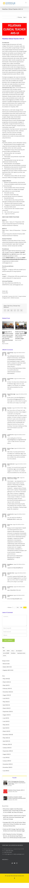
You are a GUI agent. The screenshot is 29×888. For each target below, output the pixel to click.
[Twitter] (12, 866)
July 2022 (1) (6, 701)
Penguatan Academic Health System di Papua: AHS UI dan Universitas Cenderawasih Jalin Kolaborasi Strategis (14, 820)
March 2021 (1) (6, 734)
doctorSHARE (6, 656)
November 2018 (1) (7, 770)
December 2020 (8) (8, 738)
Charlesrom (10, 598)
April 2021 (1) (6, 731)
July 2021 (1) (6, 721)
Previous (20, 17)
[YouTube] (14, 866)
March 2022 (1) (6, 711)
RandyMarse (10, 567)
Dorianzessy (10, 590)
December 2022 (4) (8, 695)
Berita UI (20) (6, 667)
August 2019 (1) (7, 757)
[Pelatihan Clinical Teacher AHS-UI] (5, 793)
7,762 (21, 610)
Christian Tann (10, 576)
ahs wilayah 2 (19, 654)
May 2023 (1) (6, 688)
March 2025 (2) (7, 685)
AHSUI (8, 654)
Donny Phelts (10, 382)
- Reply (8, 398)
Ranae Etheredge (11, 397)
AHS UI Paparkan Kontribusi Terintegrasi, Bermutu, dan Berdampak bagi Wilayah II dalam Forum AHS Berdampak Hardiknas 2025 (19, 338)
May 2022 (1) (6, 705)
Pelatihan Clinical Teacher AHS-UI (16, 793)
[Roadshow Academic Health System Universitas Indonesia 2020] (5, 800)
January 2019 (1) (7, 764)
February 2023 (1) (7, 692)
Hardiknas (13, 656)
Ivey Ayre (9, 411)
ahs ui (12, 654)
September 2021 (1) (8, 715)
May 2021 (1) (6, 728)
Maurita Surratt (11, 467)
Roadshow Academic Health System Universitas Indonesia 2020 (17, 801)
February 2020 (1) (7, 747)
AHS (4, 654)
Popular (14, 781)
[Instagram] (16, 866)
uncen (4, 659)
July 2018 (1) (6, 774)
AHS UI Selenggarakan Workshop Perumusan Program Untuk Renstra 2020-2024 (16, 786)
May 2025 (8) (6, 682)
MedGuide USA (11, 522)
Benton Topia (10, 451)
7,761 (18, 610)
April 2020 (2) (6, 744)
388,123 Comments (15, 297)
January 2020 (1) (7, 751)
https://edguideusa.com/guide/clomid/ (16, 443)
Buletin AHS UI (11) (7, 670)
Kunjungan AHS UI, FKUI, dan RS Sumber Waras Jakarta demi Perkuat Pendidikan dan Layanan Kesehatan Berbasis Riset (14, 827)
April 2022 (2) (6, 708)
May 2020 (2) (6, 741)
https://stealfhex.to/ (18, 571)
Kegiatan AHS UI (6, 297)
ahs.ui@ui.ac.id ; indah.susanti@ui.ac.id (14, 857)
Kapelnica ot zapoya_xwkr (13, 481)
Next (24, 17)
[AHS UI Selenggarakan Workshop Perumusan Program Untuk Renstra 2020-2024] (5, 785)
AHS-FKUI (6, 296)
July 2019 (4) (6, 761)
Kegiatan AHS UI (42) (8, 673)
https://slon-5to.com (15, 593)
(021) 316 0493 (9, 854)
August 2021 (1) (6, 718)
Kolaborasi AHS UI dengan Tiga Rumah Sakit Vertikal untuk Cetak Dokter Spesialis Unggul (7, 335)
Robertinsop (10, 356)
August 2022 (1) (7, 698)
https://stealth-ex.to (17, 602)
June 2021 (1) (6, 724)
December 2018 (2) (8, 767)
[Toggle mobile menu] (26, 2)
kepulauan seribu (21, 656)
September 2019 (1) (8, 754)
